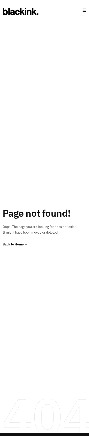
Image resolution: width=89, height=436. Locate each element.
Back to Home (13, 244)
